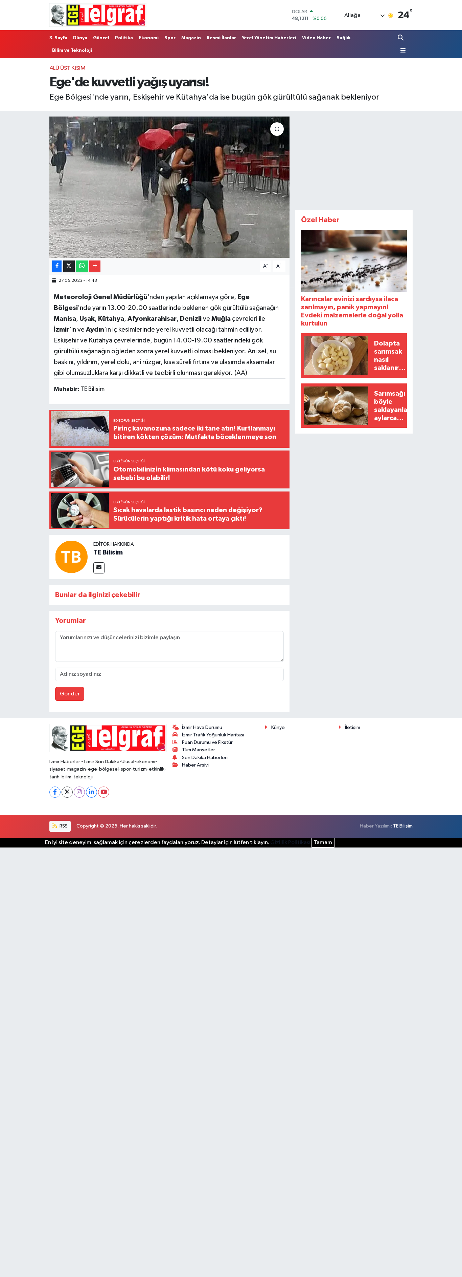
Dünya (80, 38)
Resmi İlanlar (221, 38)
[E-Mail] (99, 567)
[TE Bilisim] (71, 557)
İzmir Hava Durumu (202, 727)
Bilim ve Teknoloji (72, 50)
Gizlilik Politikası (290, 842)
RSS (63, 826)
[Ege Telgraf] (97, 15)
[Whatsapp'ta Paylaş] (82, 266)
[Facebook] (55, 792)
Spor (170, 38)
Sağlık (344, 38)
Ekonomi (149, 38)
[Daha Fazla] (94, 266)
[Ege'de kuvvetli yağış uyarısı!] (169, 187)
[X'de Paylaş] (69, 266)
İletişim (352, 727)
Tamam (323, 842)
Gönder (70, 694)
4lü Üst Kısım (67, 68)
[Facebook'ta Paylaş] (57, 266)
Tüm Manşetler (198, 749)
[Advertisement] (354, 159)
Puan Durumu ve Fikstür (207, 742)
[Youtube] (103, 792)
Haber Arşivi (195, 765)
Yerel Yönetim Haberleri (269, 38)
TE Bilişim (403, 826)
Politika (124, 38)
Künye (278, 727)
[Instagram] (79, 792)
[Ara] (401, 38)
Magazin (191, 38)
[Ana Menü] (402, 50)
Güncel (101, 38)
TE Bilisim (108, 552)
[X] (67, 792)
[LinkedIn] (91, 792)
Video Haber (316, 38)
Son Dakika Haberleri (205, 757)
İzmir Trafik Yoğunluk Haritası (213, 734)
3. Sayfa (58, 38)
